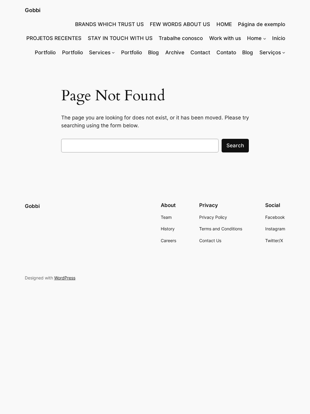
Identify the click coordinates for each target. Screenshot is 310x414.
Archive (174, 52)
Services (99, 52)
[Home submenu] (264, 38)
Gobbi (33, 10)
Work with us (225, 38)
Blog (153, 52)
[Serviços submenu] (283, 52)
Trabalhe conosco (181, 38)
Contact (200, 52)
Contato (226, 52)
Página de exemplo (261, 24)
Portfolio (45, 52)
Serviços (270, 52)
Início (278, 38)
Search (235, 145)
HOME (224, 24)
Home (254, 38)
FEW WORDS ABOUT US (180, 24)
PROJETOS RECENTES (53, 38)
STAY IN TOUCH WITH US (120, 38)
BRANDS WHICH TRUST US (109, 24)
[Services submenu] (113, 52)
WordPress (64, 277)
